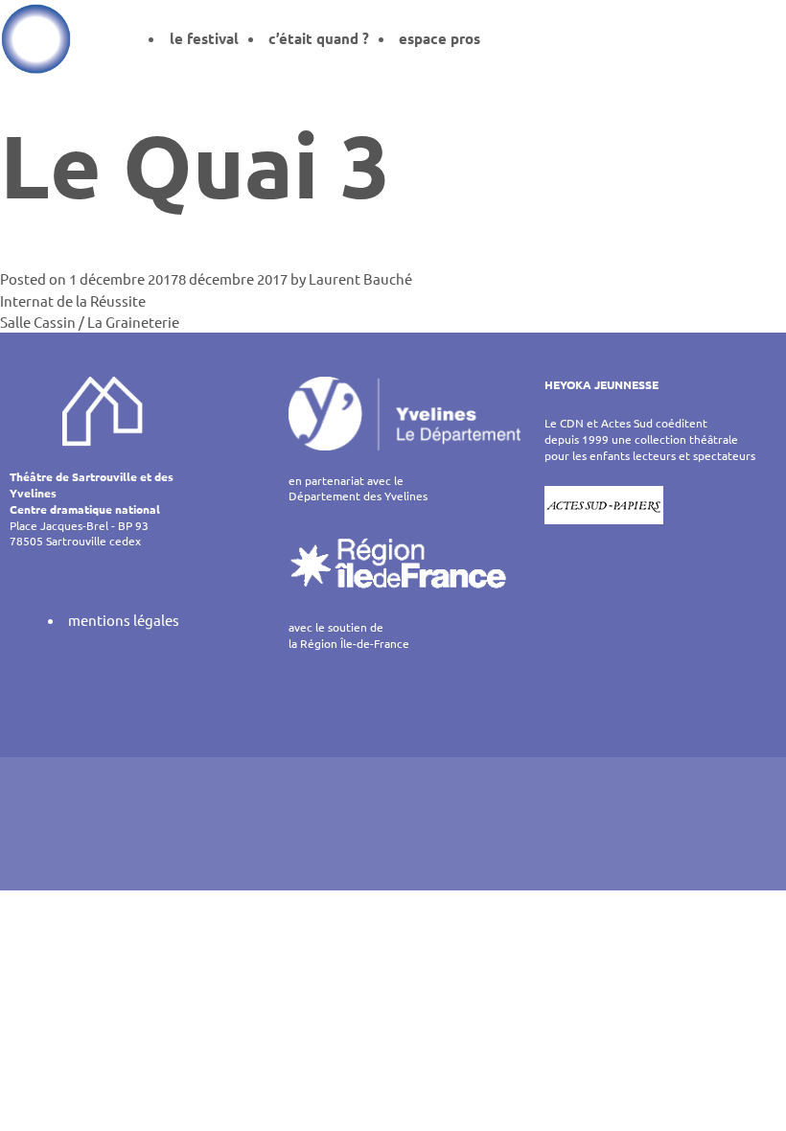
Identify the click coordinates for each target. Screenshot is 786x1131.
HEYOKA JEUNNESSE (601, 384)
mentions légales (123, 620)
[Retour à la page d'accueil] (36, 38)
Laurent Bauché (360, 278)
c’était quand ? (318, 38)
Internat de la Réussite (73, 300)
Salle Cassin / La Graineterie (89, 321)
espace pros (439, 38)
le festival (204, 38)
